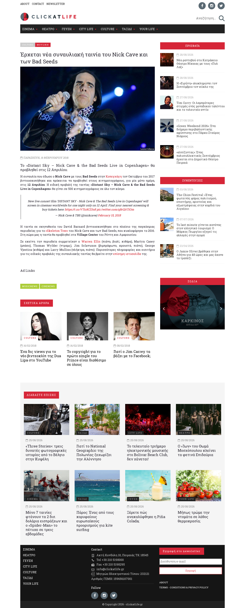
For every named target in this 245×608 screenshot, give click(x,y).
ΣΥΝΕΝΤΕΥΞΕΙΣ (192, 180)
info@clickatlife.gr (110, 569)
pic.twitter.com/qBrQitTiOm (115, 209)
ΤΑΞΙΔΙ (127, 29)
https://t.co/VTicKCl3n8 (80, 209)
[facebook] (202, 5)
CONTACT (38, 4)
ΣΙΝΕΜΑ (28, 29)
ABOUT (25, 4)
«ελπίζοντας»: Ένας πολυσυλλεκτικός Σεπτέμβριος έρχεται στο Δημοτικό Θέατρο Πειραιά (198, 157)
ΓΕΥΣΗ (67, 29)
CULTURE (107, 29)
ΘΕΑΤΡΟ (48, 29)
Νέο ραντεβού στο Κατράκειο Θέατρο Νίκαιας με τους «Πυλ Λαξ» (197, 63)
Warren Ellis (90, 241)
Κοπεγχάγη (114, 176)
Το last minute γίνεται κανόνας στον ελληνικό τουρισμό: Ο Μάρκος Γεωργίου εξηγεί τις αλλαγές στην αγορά (198, 230)
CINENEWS (48, 286)
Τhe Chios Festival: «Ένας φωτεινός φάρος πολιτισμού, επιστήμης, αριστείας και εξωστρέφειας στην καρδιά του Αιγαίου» (198, 201)
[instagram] (211, 5)
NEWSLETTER (55, 4)
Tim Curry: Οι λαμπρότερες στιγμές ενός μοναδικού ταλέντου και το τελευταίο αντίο (200, 106)
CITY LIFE (86, 29)
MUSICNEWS (29, 286)
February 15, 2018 (109, 215)
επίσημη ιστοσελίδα (127, 254)
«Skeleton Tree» (57, 231)
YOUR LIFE (147, 29)
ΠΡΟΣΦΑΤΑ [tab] (192, 45)
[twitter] (221, 5)
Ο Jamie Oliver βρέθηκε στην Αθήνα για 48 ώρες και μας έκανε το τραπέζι (199, 254)
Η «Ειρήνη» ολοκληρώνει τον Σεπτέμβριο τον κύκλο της (196, 84)
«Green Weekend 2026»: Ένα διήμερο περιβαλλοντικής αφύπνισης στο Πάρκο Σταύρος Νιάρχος (198, 131)
